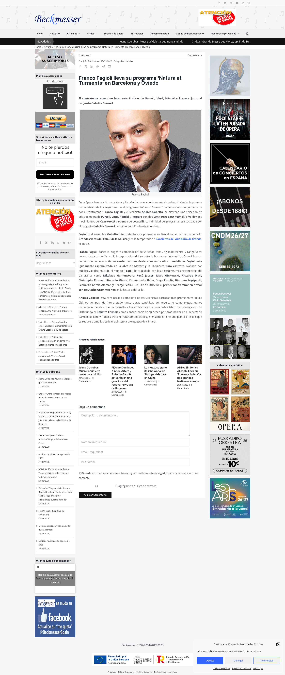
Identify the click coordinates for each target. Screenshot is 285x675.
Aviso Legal (258, 668)
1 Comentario (184, 386)
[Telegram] (64, 243)
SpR (84, 61)
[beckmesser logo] (58, 12)
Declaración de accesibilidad (165, 672)
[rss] (249, 3)
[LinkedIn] (52, 243)
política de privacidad (50, 186)
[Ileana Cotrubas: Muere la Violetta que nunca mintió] (91, 347)
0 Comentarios (86, 379)
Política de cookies (221, 668)
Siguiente (193, 55)
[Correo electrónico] (70, 243)
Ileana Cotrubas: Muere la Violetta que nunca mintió (117, 41)
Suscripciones (55, 81)
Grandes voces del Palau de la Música (103, 239)
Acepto (210, 660)
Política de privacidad (241, 668)
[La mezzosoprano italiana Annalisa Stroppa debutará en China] (156, 347)
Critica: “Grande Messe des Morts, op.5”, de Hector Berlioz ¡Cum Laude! (202, 41)
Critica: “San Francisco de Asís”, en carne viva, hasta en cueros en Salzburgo (54, 341)
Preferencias (266, 660)
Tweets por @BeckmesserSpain (55, 578)
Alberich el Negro (46, 307)
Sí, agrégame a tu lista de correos (135, 486)
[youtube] (237, 3)
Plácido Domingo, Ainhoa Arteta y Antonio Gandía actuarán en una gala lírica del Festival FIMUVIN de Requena (122, 378)
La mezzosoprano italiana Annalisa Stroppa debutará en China (53, 439)
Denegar (238, 660)
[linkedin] (243, 3)
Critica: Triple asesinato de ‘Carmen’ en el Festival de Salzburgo (51, 356)
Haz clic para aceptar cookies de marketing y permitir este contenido (55, 578)
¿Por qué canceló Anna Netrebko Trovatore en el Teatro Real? (55, 311)
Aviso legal (112, 672)
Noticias (129, 61)
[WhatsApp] (58, 243)
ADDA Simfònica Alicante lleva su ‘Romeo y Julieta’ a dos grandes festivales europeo (54, 296)
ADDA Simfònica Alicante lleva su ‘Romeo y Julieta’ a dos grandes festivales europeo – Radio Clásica (54, 284)
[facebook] (219, 3)
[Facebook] (40, 243)
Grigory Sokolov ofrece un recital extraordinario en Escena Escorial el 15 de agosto (55, 326)
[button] (278, 644)
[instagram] (231, 3)
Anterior (86, 55)
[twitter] (225, 3)
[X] (46, 243)
